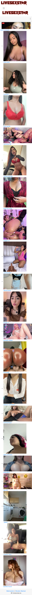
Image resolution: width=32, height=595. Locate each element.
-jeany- (5, 522)
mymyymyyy (7, 422)
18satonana (7, 290)
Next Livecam (4, 30)
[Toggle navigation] (3, 8)
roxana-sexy (7, 554)
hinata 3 (6, 322)
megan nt (6, 240)
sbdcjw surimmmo (9, 404)
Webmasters (10, 591)
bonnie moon (7, 586)
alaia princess (7, 454)
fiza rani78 (6, 126)
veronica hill (7, 144)
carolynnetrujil (8, 176)
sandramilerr (7, 273)
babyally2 (6, 472)
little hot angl (7, 208)
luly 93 (5, 490)
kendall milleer (8, 340)
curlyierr (6, 94)
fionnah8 (6, 372)
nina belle (6, 62)
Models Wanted (21, 591)
